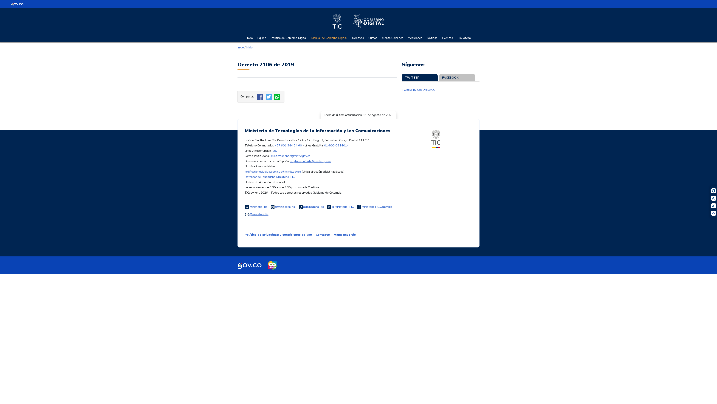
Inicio (249, 38)
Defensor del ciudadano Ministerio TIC (270, 177)
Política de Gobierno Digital (289, 38)
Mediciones (415, 38)
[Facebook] (261, 96)
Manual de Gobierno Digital (329, 38)
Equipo (261, 38)
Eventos (447, 38)
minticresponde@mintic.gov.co (290, 156)
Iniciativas (357, 38)
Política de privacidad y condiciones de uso (278, 235)
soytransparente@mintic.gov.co (310, 161)
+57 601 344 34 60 (288, 145)
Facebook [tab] (450, 78)
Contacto (323, 235)
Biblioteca (464, 38)
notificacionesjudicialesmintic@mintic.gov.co (273, 172)
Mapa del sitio (345, 235)
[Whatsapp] (277, 96)
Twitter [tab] (412, 78)
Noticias (432, 38)
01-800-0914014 (336, 145)
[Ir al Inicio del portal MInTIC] (436, 139)
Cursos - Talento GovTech (385, 38)
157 (275, 151)
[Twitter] (269, 96)
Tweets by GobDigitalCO (418, 90)
